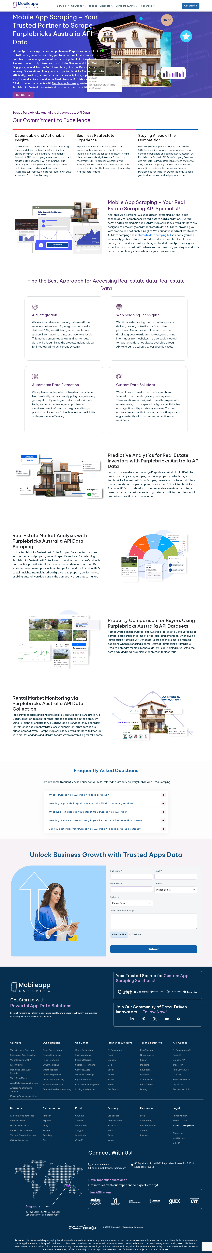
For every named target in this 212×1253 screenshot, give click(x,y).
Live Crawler (16, 1064)
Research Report (148, 1125)
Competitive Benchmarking (57, 1089)
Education (145, 1069)
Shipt (110, 1130)
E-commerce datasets (22, 1115)
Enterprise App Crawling (22, 1055)
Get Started (190, 5)
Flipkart (47, 1120)
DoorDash (80, 1135)
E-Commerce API (182, 1050)
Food (110, 1055)
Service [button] (61, 5)
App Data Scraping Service (24, 1083)
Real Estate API (181, 1069)
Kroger (111, 1140)
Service (158, 883)
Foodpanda (81, 1125)
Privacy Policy (180, 1115)
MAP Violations (83, 1055)
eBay (45, 1125)
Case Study (146, 1120)
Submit (153, 949)
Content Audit (82, 1069)
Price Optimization (52, 1050)
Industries (115, 897)
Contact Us (179, 1138)
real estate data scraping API (153, 235)
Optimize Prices (83, 1079)
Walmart (47, 1130)
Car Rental (113, 1089)
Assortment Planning (53, 1079)
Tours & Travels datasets (23, 1135)
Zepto (111, 1135)
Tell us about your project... (123, 910)
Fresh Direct (114, 1125)
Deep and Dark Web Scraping (20, 1071)
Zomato (79, 1120)
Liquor (143, 1060)
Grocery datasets (19, 1125)
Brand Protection (84, 1050)
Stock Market (147, 1079)
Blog (142, 1115)
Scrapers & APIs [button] (125, 5)
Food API (177, 1055)
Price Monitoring (51, 1060)
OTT (110, 1064)
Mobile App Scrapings (65, 83)
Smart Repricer (50, 1069)
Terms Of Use (180, 1120)
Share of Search (83, 1060)
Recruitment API (181, 1089)
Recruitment (146, 1084)
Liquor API (178, 1084)
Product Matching (52, 1055)
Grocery (112, 1060)
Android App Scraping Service (21, 1090)
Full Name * (116, 870)
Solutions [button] (76, 5)
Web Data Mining (18, 1078)
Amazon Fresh (115, 1120)
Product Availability (53, 1084)
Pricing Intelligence (85, 1089)
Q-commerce (147, 1055)
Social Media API (181, 1079)
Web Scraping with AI (21, 1060)
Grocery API (179, 1060)
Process (92, 5)
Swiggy (79, 1130)
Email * (158, 870)
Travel (111, 1079)
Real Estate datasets (21, 1130)
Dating (143, 1089)
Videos (143, 1130)
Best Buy (47, 1135)
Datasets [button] (105, 5)
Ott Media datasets (20, 1140)
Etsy (45, 1140)
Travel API (178, 1064)
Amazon (47, 1115)
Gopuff (79, 1140)
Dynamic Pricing (51, 1064)
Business (144, 1074)
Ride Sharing (146, 1050)
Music (111, 1084)
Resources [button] (146, 5)
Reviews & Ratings (84, 1074)
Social (111, 1069)
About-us (178, 1133)
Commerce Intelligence (87, 1084)
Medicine (144, 1064)
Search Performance (86, 1064)
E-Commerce (115, 1050)
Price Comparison (52, 1074)
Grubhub (79, 1115)
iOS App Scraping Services (23, 1096)
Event (111, 1074)
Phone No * (116, 883)
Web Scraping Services (22, 1050)
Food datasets (17, 1120)
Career (176, 1142)
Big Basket (113, 1115)
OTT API (177, 1074)
